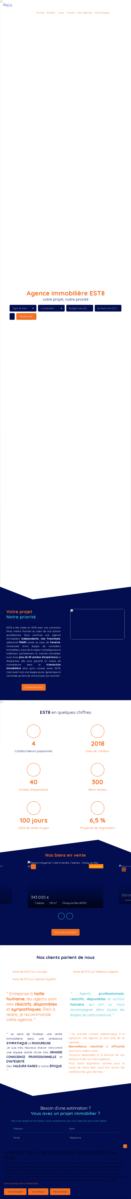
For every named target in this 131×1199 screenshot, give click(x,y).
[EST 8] (12, 12)
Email (17, 1137)
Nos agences (84, 12)
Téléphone (75, 1137)
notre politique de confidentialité (21, 1183)
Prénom (18, 1128)
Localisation (47, 308)
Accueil (40, 12)
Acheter (51, 12)
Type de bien (19, 308)
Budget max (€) (78, 308)
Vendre (71, 12)
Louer (61, 12)
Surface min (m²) (106, 308)
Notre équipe (102, 12)
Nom (72, 1128)
